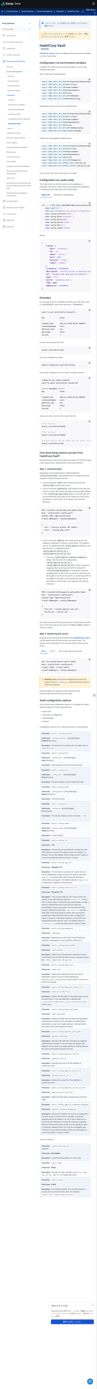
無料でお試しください (72, 1322)
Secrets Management (45, 11)
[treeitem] (20, 123)
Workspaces (11, 152)
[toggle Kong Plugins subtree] (30, 214)
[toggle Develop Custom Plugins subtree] (30, 207)
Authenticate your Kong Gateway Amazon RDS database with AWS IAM (19, 185)
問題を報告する (91, 11)
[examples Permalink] (38, 297)
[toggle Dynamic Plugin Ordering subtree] (30, 137)
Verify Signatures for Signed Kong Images (17, 194)
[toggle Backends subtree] (30, 95)
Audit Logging (12, 143)
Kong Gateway (12, 11)
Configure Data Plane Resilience (18, 166)
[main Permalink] (38, 45)
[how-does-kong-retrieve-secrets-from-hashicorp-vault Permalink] (38, 452)
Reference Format (14, 133)
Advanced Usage (13, 90)
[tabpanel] (65, 246)
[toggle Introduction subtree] (30, 35)
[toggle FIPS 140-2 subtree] (30, 178)
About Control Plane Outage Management (17, 172)
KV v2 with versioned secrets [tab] (70, 651)
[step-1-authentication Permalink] (39, 469)
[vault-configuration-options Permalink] (38, 700)
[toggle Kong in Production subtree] (30, 54)
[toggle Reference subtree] (30, 226)
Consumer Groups (13, 157)
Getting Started (13, 81)
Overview (10, 67)
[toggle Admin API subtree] (30, 220)
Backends (60, 11)
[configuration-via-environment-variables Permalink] (38, 62)
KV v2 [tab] (52, 651)
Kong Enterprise (27, 11)
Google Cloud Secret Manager (19, 119)
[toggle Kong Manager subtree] (30, 201)
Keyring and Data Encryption (17, 147)
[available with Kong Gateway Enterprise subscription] (65, 49)
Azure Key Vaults (14, 114)
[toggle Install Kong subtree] (30, 48)
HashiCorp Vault (73, 11)
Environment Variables (16, 105)
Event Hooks (11, 161)
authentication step (81, 638)
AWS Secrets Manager (16, 109)
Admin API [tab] (46, 195)
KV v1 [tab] (44, 651)
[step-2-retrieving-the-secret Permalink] (39, 633)
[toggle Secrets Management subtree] (30, 71)
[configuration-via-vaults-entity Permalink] (38, 180)
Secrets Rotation (13, 86)
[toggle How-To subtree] (30, 128)
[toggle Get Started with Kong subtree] (30, 42)
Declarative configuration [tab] (64, 195)
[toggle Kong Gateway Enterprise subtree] (30, 61)
